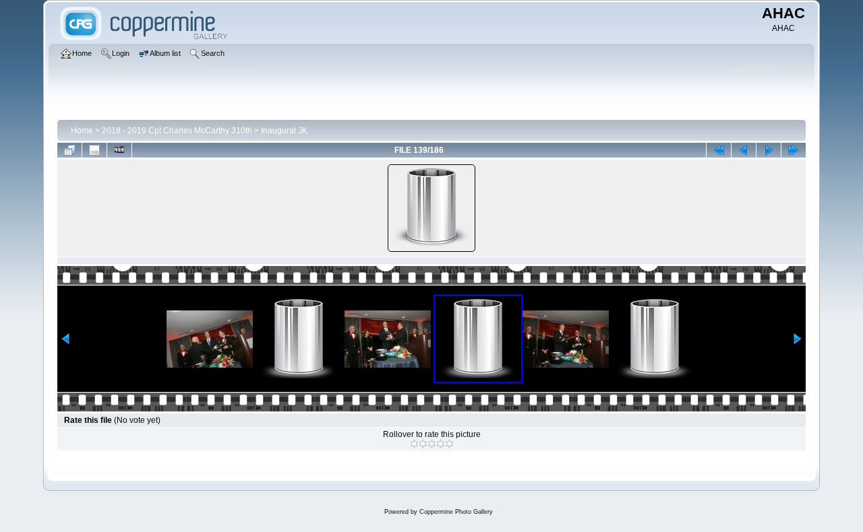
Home (82, 130)
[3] (431, 443)
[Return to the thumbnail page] (69, 150)
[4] (440, 443)
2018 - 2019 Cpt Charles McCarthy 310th (177, 130)
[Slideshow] (119, 150)
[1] (414, 443)
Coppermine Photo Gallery (456, 511)
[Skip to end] (793, 150)
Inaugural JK (284, 130)
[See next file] (768, 150)
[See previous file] (744, 150)
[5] (449, 443)
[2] (423, 443)
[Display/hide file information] (94, 150)
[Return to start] (719, 150)
